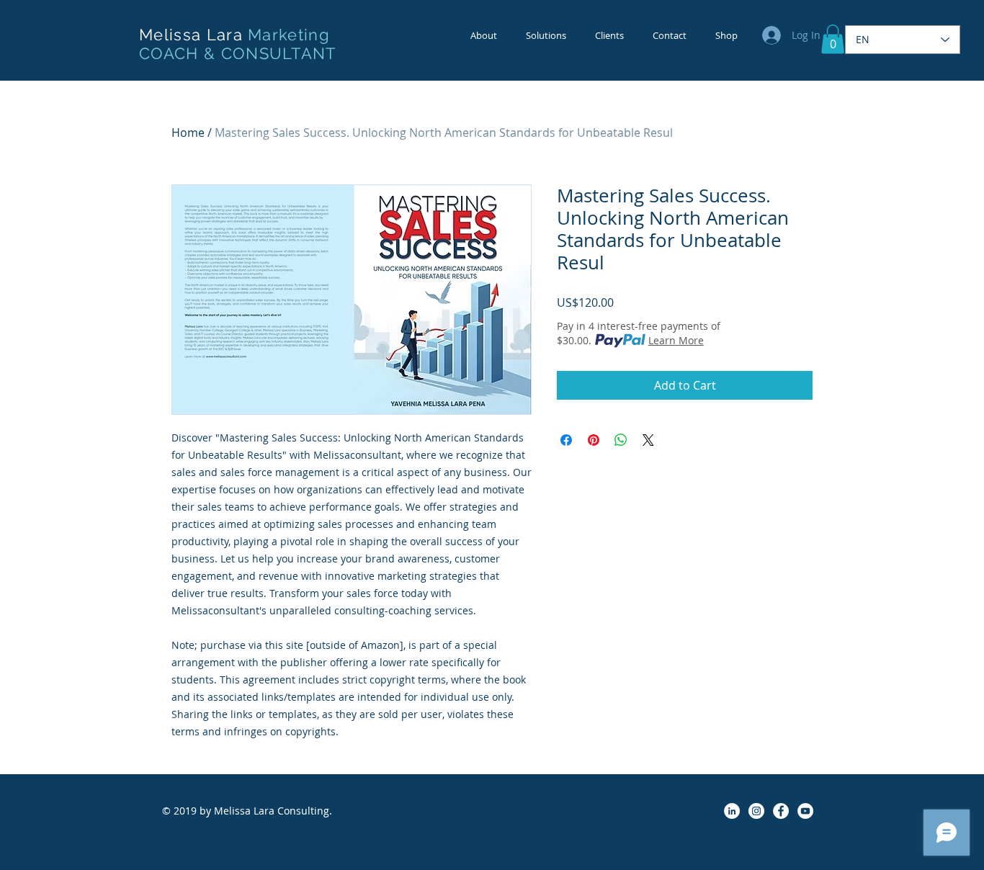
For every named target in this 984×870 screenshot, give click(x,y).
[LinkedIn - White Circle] (732, 811)
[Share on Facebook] (566, 440)
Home (188, 132)
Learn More (676, 340)
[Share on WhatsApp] (621, 440)
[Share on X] (648, 440)
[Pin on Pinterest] (593, 440)
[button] (832, 39)
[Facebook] (781, 811)
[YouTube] (805, 811)
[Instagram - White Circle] (756, 811)
